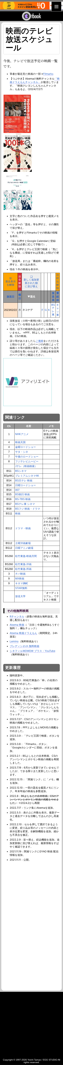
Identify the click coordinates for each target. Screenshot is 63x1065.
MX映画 (19, 578)
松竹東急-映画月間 (26, 556)
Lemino (14, 641)
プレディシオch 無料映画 (24, 646)
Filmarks (48, 73)
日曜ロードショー (25, 485)
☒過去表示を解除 (10, 281)
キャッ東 (57, 310)
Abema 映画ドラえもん (23, 633)
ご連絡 (39, 340)
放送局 (53, 296)
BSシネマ (20, 471)
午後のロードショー (26, 456)
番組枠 (57, 296)
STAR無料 (21, 588)
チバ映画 (20, 573)
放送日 (10, 296)
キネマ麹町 (21, 583)
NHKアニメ (22, 434)
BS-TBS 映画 (23, 499)
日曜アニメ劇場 (24, 548)
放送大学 (20, 596)
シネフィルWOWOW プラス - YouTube (32, 650)
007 (17, 490)
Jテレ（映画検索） (26, 466)
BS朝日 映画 (22, 494)
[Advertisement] (31, 894)
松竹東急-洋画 (23, 564)
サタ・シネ (21, 451)
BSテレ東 (53, 310)
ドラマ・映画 (23, 528)
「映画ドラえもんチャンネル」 (35, 80)
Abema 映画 (17, 624)
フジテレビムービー (26, 461)
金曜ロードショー (25, 447)
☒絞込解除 (57, 281)
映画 (17, 513)
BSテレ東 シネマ (25, 504)
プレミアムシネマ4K (27, 475)
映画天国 (20, 442)
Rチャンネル (17, 616)
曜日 (19, 296)
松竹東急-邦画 (23, 569)
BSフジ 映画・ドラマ (27, 508)
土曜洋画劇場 (23, 543)
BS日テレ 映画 (23, 480)
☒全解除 (19, 281)
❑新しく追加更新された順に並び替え (31, 281)
